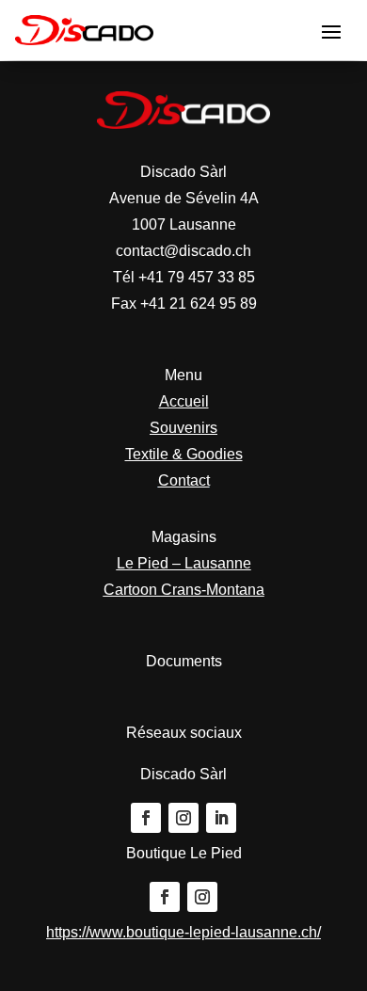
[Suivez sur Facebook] (146, 818)
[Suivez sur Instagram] (183, 818)
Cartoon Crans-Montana (184, 590)
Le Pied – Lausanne (184, 563)
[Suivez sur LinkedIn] (221, 818)
